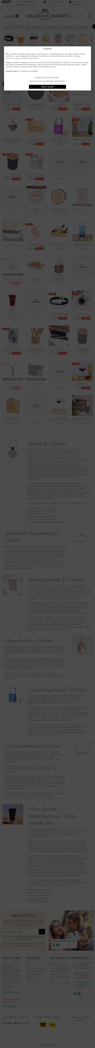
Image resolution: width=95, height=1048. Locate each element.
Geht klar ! (47, 86)
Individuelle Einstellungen (47, 77)
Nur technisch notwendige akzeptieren (47, 81)
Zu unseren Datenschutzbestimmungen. (22, 58)
